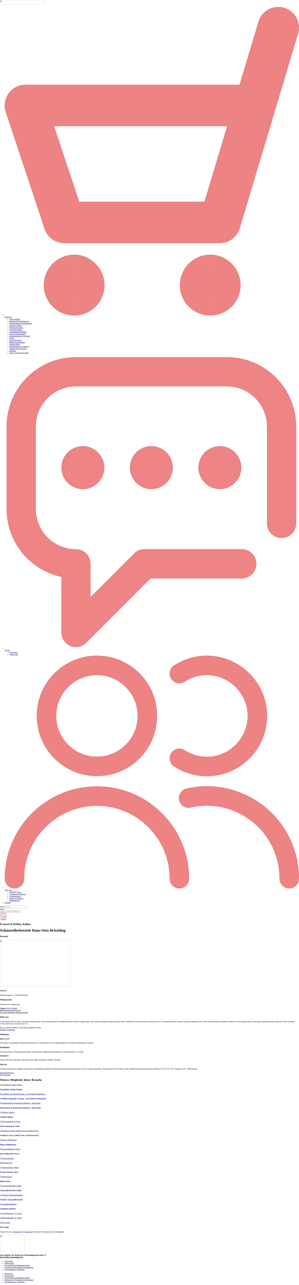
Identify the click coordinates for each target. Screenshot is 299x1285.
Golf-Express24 (6, 1163)
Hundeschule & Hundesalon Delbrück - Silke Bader (20, 1108)
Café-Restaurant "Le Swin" (11, 1218)
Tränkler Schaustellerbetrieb (11, 1200)
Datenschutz (9, 1263)
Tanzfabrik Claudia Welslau (11, 1090)
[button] (152, 162)
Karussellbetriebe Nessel (9, 1154)
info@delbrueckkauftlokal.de (11, 1257)
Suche (2, 907)
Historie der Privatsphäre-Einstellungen (19, 1268)
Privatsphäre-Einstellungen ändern (17, 1265)
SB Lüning (4, 1227)
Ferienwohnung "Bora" (9, 1172)
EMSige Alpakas (6, 1117)
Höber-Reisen (5, 1181)
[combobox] (11, 911)
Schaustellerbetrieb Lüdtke (10, 1190)
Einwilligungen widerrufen (15, 1270)
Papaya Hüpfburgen (8, 1145)
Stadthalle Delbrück (8, 1209)
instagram (28, 1232)
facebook (17, 1232)
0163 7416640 (11, 1008)
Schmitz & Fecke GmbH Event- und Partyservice (19, 1135)
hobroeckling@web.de (12, 1010)
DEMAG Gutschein (7, 1030)
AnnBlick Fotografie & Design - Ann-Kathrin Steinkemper (23, 1099)
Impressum (9, 1261)
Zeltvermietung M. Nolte (10, 1126)
